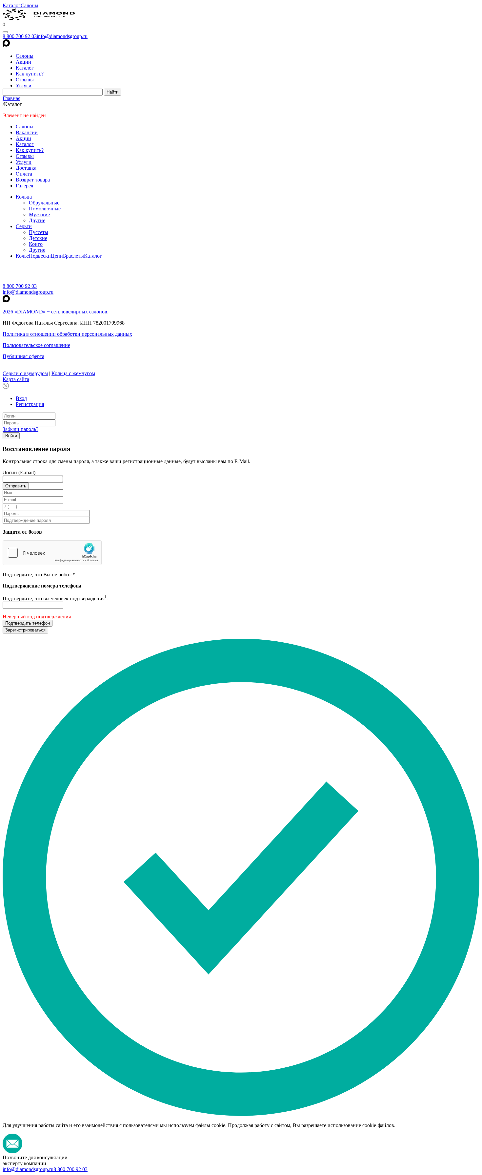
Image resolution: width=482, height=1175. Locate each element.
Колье (22, 256)
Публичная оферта (23, 356)
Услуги (23, 85)
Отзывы (25, 79)
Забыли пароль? (20, 429)
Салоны (29, 5)
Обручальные (44, 202)
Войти (11, 435)
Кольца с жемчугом (73, 373)
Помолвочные (45, 208)
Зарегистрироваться (25, 630)
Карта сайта (16, 379)
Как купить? (30, 73)
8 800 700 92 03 (20, 36)
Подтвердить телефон (27, 623)
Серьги (24, 226)
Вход (21, 398)
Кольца (24, 197)
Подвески (40, 256)
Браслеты (73, 256)
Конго (36, 244)
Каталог (12, 5)
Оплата (24, 174)
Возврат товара (33, 179)
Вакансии (27, 132)
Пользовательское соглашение (36, 345)
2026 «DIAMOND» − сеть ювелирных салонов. (56, 311)
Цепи (57, 256)
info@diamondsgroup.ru (62, 36)
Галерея (24, 185)
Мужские (39, 214)
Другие (37, 220)
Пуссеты (38, 232)
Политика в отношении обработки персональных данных (67, 334)
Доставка (26, 168)
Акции (23, 62)
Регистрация (30, 404)
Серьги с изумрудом (25, 373)
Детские (38, 238)
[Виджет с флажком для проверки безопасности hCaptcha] (52, 552)
